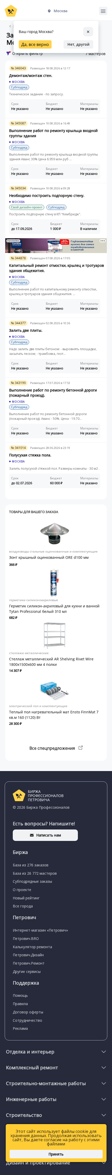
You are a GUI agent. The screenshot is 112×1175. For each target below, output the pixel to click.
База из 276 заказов (30, 864)
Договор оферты (28, 1012)
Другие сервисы (27, 971)
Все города (23, 906)
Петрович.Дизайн (28, 954)
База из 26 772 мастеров (35, 873)
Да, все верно (35, 44)
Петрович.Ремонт (29, 963)
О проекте (22, 889)
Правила (20, 1003)
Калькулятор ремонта (32, 946)
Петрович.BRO (26, 938)
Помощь (20, 995)
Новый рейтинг (26, 897)
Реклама (20, 1028)
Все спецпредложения (52, 748)
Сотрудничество (27, 1020)
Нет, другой (78, 44)
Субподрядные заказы (32, 881)
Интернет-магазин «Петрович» (40, 930)
